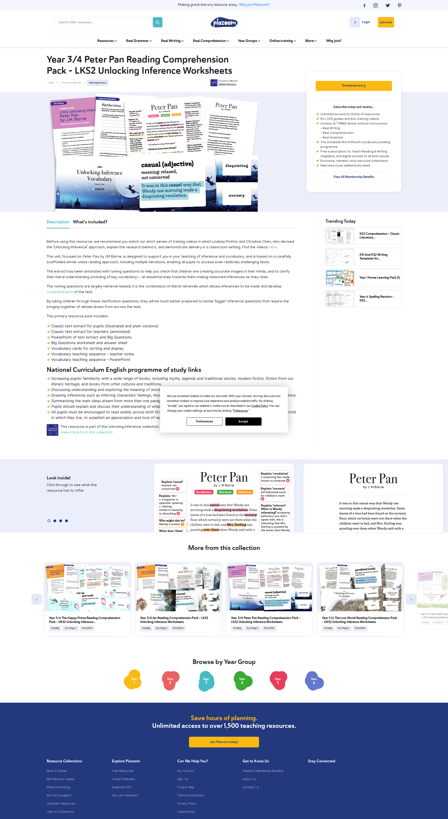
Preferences (204, 421)
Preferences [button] (240, 410)
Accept (243, 421)
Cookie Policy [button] (259, 405)
